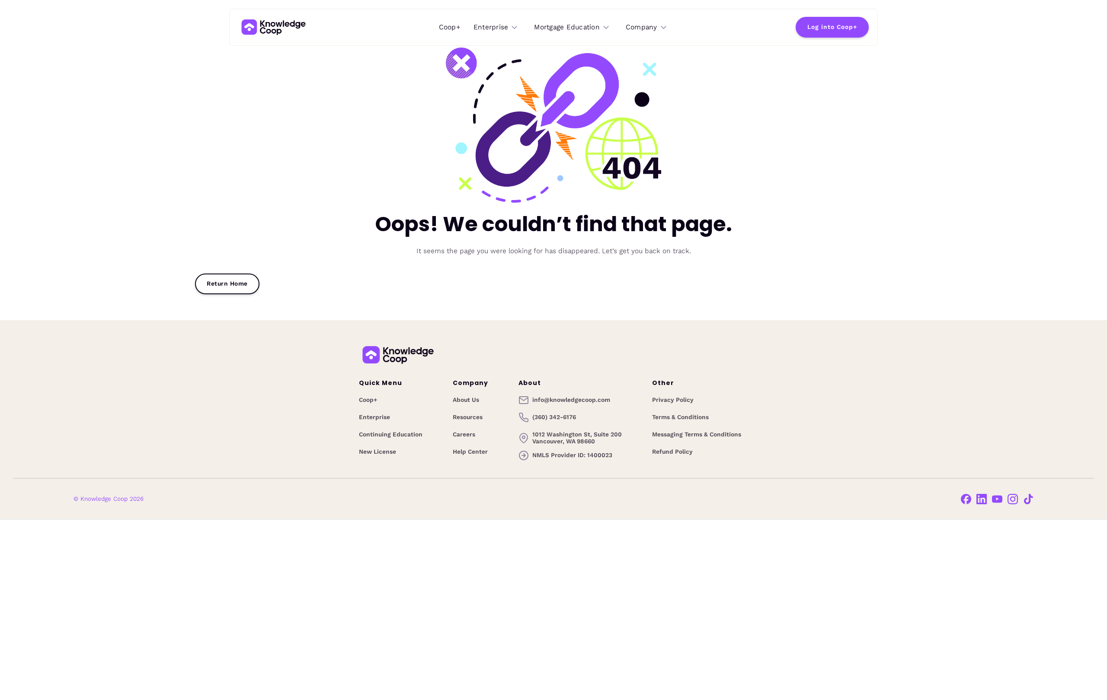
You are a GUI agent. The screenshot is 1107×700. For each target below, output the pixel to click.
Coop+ (450, 27)
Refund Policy (672, 452)
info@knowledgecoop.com (571, 400)
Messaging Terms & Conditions (696, 434)
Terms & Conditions (680, 417)
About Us (466, 400)
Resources (468, 417)
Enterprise (374, 417)
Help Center (470, 452)
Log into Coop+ (832, 27)
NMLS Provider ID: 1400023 (572, 455)
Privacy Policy (673, 400)
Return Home (227, 283)
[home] (273, 27)
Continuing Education (390, 434)
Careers (464, 434)
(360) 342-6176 (554, 417)
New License (377, 452)
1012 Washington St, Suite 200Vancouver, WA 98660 (577, 438)
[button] (496, 27)
